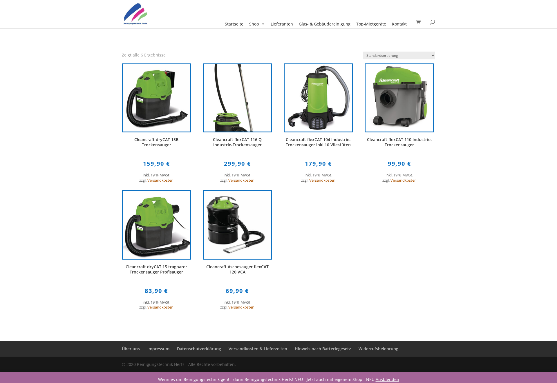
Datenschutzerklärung (199, 348)
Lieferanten (282, 24)
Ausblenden (387, 379)
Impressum (158, 348)
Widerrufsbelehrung (378, 348)
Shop (254, 24)
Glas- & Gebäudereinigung (324, 24)
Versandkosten (160, 180)
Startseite (234, 24)
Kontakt (399, 24)
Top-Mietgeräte (371, 24)
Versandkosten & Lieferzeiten (258, 348)
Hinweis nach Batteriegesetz (323, 348)
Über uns (131, 348)
